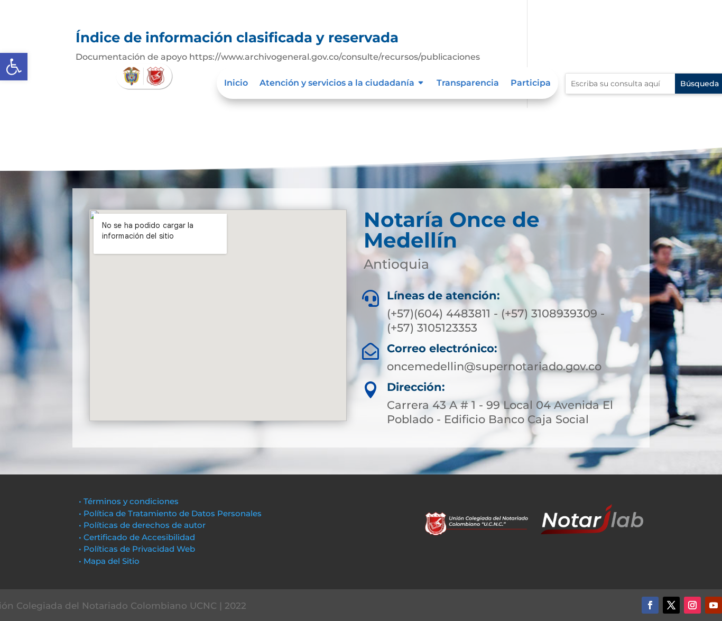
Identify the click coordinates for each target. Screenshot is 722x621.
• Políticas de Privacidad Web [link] (137, 549)
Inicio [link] (236, 83)
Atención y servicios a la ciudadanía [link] (337, 83)
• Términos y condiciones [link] (129, 501)
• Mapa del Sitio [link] (110, 561)
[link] (13, 66)
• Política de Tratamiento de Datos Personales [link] (170, 513)
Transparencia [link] (468, 83)
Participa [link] (531, 83)
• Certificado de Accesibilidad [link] (137, 537)
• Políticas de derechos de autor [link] (142, 525)
